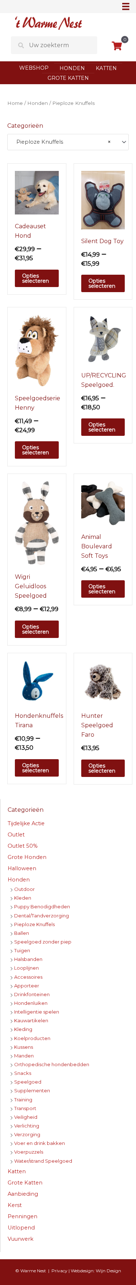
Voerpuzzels (28, 1152)
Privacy (59, 1270)
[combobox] (68, 142)
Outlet (16, 834)
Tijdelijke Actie (26, 823)
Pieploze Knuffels (34, 924)
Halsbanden (28, 959)
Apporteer (26, 986)
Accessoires (28, 977)
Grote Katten (68, 78)
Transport (25, 1108)
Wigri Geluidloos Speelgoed (31, 586)
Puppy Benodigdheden (42, 906)
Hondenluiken (31, 1003)
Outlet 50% (23, 846)
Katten (106, 68)
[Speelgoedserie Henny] (37, 350)
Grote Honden (27, 857)
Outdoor (24, 889)
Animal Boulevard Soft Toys (96, 546)
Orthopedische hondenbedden (51, 1064)
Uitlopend (21, 1227)
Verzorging (27, 1134)
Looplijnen (26, 968)
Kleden (22, 898)
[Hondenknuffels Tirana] (37, 682)
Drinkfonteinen (32, 994)
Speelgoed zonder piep (42, 942)
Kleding (23, 1029)
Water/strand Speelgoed (43, 1161)
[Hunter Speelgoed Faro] (103, 682)
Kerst (15, 1205)
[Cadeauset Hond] (37, 192)
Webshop (34, 68)
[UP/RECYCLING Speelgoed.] (103, 338)
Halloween (22, 868)
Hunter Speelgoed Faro (97, 725)
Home (15, 103)
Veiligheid (25, 1117)
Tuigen (22, 950)
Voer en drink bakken (39, 1143)
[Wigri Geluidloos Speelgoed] (37, 523)
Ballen (21, 933)
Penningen (22, 1216)
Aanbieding (23, 1194)
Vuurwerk (20, 1239)
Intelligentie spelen (36, 1012)
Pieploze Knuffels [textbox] (61, 142)
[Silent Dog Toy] (103, 199)
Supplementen (32, 1090)
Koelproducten (32, 1038)
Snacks (22, 1073)
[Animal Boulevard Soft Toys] (103, 502)
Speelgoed (27, 1082)
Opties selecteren (35, 278)
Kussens (23, 1047)
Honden (72, 68)
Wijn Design (108, 1270)
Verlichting (26, 1126)
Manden (24, 1056)
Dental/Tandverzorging (41, 915)
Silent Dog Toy (102, 241)
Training (23, 1099)
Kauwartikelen (31, 1020)
